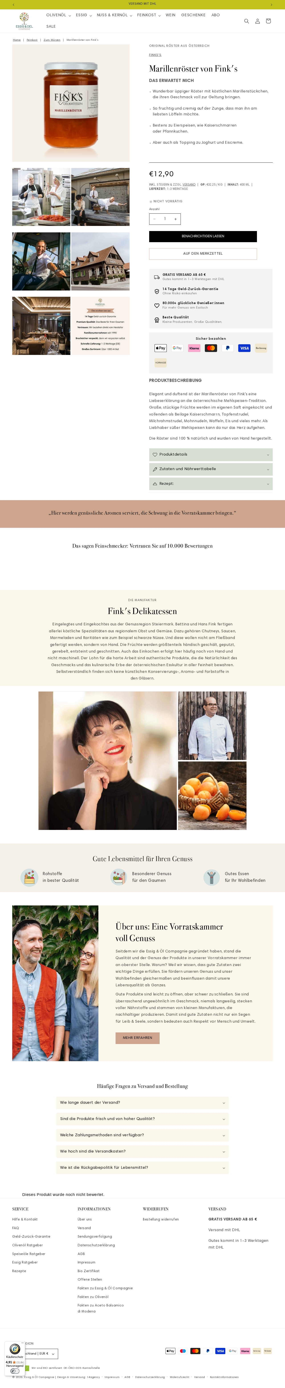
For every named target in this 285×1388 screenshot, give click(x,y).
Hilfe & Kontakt (25, 1220)
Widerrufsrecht (179, 1377)
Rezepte (19, 1271)
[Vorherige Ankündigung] (13, 4)
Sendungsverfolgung (95, 1237)
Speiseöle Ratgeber (28, 1254)
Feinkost (32, 40)
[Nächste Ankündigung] (272, 4)
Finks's (155, 55)
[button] (58, 15)
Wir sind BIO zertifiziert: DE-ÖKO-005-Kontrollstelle (66, 1368)
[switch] (14, 1371)
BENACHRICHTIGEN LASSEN (203, 236)
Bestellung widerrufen (161, 1220)
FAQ (15, 1228)
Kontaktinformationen (224, 1377)
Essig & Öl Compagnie (39, 1377)
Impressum (87, 1263)
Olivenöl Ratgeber (27, 1245)
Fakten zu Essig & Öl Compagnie (105, 1288)
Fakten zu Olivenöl (93, 1297)
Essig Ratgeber (25, 1263)
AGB (81, 1254)
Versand (189, 185)
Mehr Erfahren (137, 1038)
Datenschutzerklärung (96, 1245)
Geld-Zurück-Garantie (31, 1237)
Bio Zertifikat (89, 1271)
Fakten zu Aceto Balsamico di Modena (101, 1309)
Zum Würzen (52, 40)
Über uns (85, 1220)
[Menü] (22, 1344)
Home (17, 40)
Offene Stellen (90, 1280)
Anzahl (154, 209)
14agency (93, 1377)
